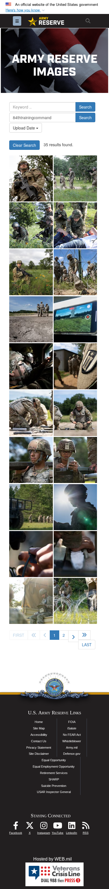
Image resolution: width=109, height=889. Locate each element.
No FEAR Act (72, 734)
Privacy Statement (38, 747)
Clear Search (24, 145)
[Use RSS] (86, 827)
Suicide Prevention (53, 785)
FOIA (71, 722)
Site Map (39, 728)
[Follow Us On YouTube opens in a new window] (58, 827)
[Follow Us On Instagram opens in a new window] (44, 827)
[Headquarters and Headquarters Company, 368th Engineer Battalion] (31, 178)
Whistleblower (71, 741)
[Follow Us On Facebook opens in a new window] (16, 827)
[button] (26, 10)
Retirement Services (54, 773)
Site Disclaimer (39, 753)
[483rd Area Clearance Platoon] (75, 272)
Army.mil (71, 747)
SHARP (54, 779)
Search (85, 107)
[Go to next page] (73, 636)
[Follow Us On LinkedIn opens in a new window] (72, 827)
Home (39, 722)
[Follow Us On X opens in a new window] (30, 827)
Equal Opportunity (54, 760)
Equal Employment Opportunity (54, 766)
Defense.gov (71, 753)
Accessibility (38, 734)
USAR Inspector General (54, 792)
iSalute (71, 728)
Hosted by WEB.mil (52, 859)
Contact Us (38, 741)
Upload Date (24, 128)
